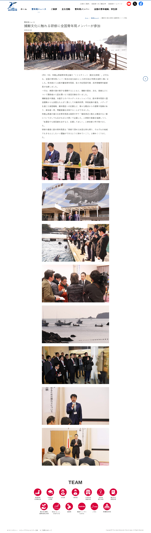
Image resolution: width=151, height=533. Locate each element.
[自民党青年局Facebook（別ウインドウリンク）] (140, 3)
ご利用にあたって (46, 530)
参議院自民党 (107, 508)
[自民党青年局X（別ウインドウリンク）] (134, 3)
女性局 (63, 497)
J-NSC (94, 512)
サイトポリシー (13, 530)
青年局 (75, 497)
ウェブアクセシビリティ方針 (29, 530)
